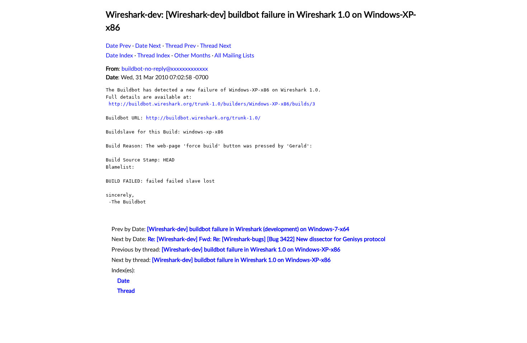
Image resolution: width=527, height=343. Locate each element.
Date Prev (118, 46)
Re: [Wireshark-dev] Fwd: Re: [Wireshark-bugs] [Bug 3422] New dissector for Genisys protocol (266, 239)
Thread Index (153, 55)
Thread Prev (180, 46)
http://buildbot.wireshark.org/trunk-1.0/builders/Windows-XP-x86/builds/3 (212, 104)
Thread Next (215, 46)
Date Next (148, 46)
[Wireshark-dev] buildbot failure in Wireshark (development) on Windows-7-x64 (248, 229)
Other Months (192, 55)
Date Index (119, 55)
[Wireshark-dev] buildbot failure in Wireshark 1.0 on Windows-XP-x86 (251, 250)
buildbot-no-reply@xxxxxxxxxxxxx (165, 69)
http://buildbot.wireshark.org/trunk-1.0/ (203, 118)
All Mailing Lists (234, 55)
